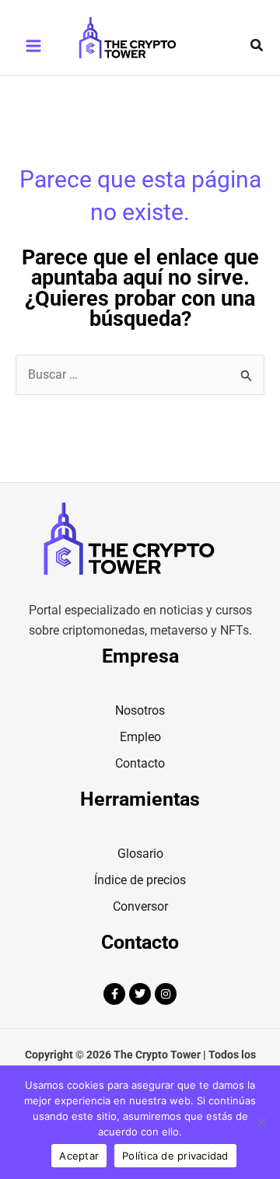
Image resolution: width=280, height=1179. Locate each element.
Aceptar (79, 1155)
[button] (257, 45)
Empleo (140, 736)
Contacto (140, 763)
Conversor (140, 906)
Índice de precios (140, 880)
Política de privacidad (175, 1155)
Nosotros (140, 710)
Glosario (140, 853)
